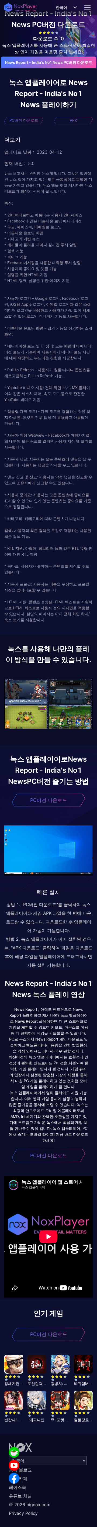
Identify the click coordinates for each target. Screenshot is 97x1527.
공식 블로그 (20, 1470)
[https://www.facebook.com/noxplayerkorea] (14, 1478)
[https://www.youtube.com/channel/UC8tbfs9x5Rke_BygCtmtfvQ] (14, 1465)
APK (73, 120)
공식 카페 (18, 1478)
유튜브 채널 (20, 1496)
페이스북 (17, 1487)
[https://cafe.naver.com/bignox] (14, 1452)
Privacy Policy (23, 1513)
